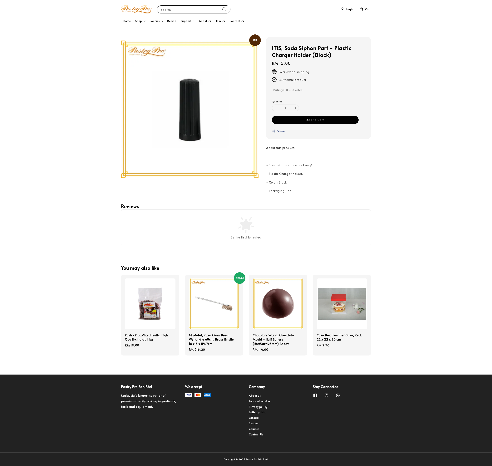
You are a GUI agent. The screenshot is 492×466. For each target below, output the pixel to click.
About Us (205, 21)
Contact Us (236, 21)
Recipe (171, 21)
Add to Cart (315, 120)
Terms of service (259, 401)
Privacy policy (258, 407)
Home (127, 21)
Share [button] (281, 131)
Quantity (277, 101)
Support (186, 21)
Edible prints (257, 412)
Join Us (220, 21)
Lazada (254, 417)
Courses (155, 21)
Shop (138, 21)
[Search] (224, 9)
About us (255, 395)
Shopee (253, 423)
